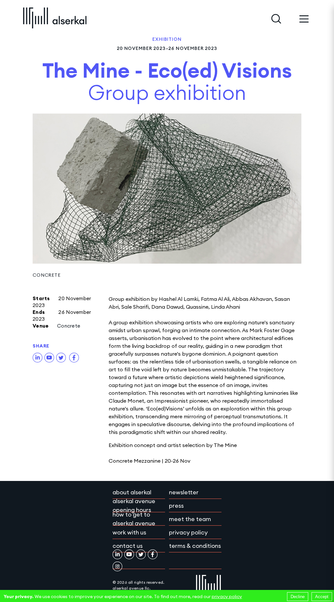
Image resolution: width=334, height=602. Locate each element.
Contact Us (128, 545)
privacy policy (227, 596)
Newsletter (184, 492)
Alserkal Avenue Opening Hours (134, 505)
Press (176, 505)
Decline (298, 596)
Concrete (47, 275)
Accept (321, 596)
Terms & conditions (195, 545)
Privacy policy (188, 532)
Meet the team (190, 519)
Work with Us (129, 532)
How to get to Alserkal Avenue (134, 519)
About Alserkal (132, 492)
